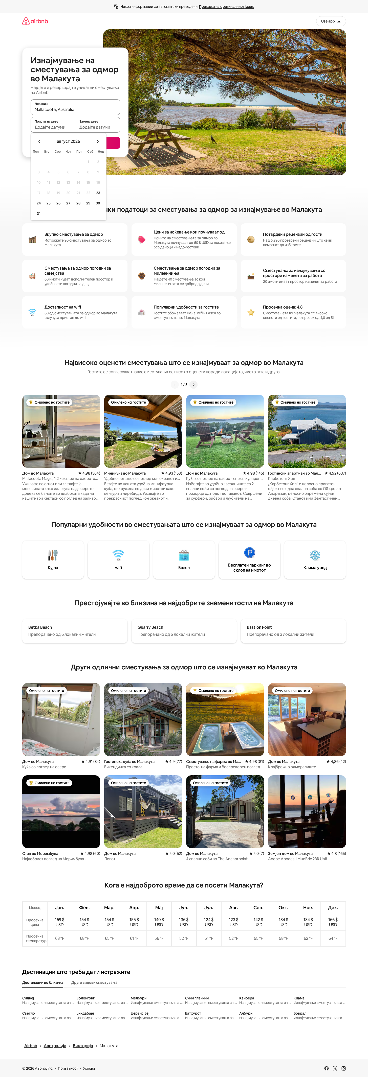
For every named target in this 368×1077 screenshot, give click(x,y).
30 (98, 203)
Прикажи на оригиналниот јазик (226, 6)
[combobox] (75, 109)
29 (88, 203)
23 (98, 193)
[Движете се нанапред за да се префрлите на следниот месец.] (97, 141)
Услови (89, 1068)
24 (39, 203)
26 (58, 203)
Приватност (68, 1068)
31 (38, 213)
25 (49, 203)
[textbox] (53, 127)
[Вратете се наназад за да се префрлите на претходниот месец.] (39, 141)
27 (68, 203)
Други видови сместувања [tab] (94, 982)
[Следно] (193, 385)
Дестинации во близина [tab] (42, 982)
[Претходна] (175, 385)
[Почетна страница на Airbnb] (35, 21)
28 (78, 203)
